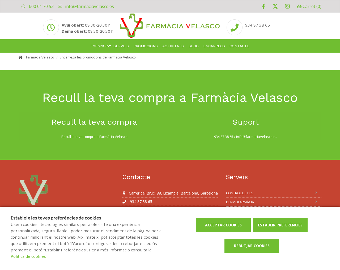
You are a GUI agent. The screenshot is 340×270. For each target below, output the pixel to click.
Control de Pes (239, 193)
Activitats (173, 46)
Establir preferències (280, 224)
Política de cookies (28, 256)
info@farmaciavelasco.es (89, 6)
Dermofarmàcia (240, 202)
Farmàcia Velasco (40, 57)
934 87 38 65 (257, 25)
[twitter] (275, 6)
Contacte (239, 46)
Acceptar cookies (223, 224)
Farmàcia (100, 46)
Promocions (145, 46)
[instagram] (287, 6)
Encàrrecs (214, 46)
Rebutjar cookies (252, 245)
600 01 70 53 (41, 6)
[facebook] (263, 6)
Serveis (121, 46)
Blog (193, 46)
